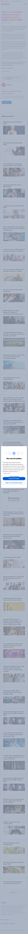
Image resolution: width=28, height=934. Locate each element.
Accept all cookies (14, 478)
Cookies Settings (14, 476)
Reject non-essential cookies (14, 482)
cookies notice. (6, 473)
